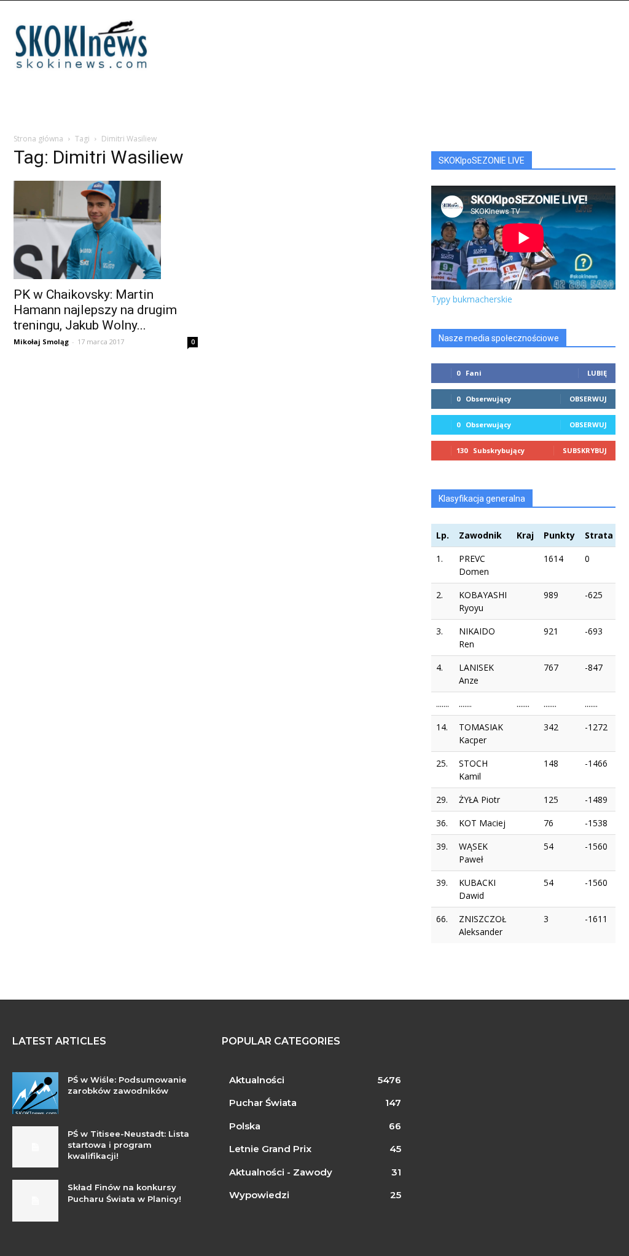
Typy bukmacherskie (471, 299)
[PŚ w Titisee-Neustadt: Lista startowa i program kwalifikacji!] (35, 1147)
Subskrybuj (585, 450)
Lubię (597, 372)
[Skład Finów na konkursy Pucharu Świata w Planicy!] (35, 1201)
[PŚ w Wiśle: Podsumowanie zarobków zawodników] (35, 1093)
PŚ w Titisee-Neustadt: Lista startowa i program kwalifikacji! (128, 1145)
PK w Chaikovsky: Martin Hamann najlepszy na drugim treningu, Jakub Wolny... (95, 310)
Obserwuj (588, 398)
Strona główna (38, 138)
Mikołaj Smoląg (41, 341)
